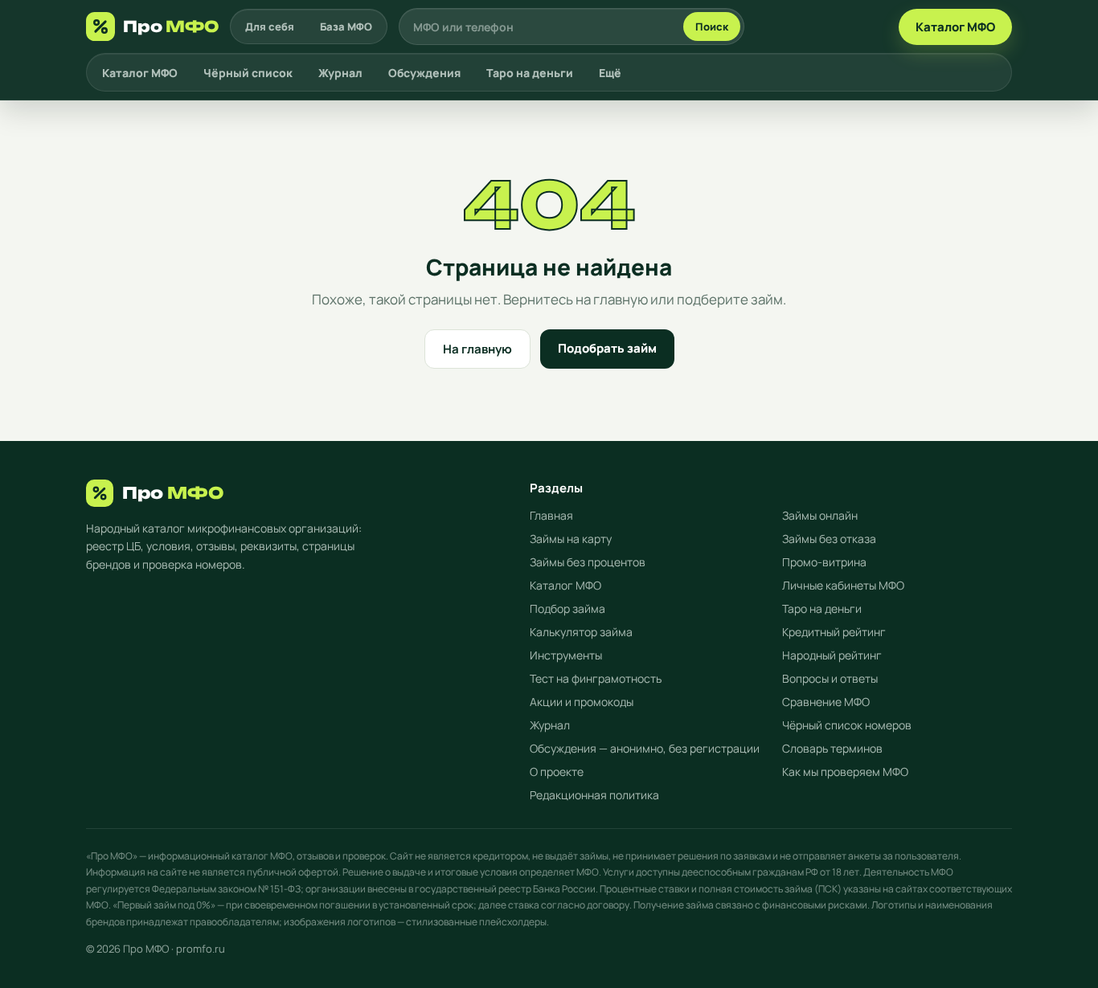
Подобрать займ (607, 348)
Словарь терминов (832, 748)
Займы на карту (571, 538)
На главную (477, 349)
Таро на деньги (529, 72)
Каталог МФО (955, 26)
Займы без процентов (587, 562)
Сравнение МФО (826, 701)
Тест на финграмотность (596, 678)
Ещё (610, 72)
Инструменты (566, 655)
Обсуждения (424, 72)
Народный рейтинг (832, 655)
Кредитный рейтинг (834, 631)
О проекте (557, 771)
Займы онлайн (820, 515)
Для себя (269, 26)
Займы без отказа (829, 538)
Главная (551, 515)
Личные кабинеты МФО (843, 585)
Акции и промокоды (581, 701)
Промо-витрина (824, 562)
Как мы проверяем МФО (845, 771)
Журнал (340, 72)
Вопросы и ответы (830, 678)
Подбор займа (567, 608)
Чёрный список (248, 72)
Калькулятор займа (581, 631)
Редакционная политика (594, 794)
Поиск (711, 26)
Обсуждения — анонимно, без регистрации (645, 748)
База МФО (346, 26)
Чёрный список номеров (847, 725)
